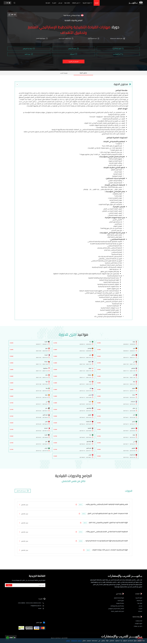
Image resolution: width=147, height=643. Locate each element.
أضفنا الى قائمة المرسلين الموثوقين (116, 608)
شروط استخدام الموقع (119, 598)
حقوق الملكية (121, 600)
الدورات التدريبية (86, 3)
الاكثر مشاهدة (139, 621)
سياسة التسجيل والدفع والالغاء (117, 606)
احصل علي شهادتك (138, 626)
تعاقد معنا (67, 3)
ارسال (9, 585)
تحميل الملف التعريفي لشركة (117, 611)
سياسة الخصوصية (120, 603)
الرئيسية (96, 3)
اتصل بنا (54, 3)
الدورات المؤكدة (138, 623)
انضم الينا (48, 3)
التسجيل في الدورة (73, 61)
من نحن (60, 3)
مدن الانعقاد (75, 3)
